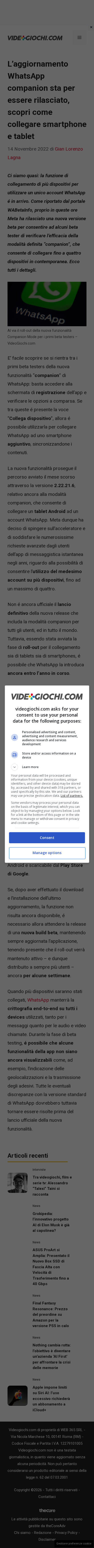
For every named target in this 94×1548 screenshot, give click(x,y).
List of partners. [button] (72, 795)
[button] (47, 767)
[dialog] (47, 774)
